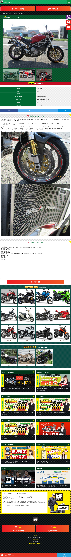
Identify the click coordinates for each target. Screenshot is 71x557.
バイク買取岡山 (41, 396)
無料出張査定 (53, 9)
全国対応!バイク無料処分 (43, 372)
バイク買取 (8, 13)
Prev (5, 44)
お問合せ (64, 556)
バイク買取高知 (6, 420)
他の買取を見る (35, 282)
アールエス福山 (8, 2)
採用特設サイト (6, 468)
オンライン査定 (18, 9)
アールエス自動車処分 (7, 444)
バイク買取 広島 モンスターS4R (17, 13)
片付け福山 (39, 468)
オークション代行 (41, 444)
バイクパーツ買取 (41, 420)
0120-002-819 (8, 555)
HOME (4, 13)
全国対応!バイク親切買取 (8, 372)
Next (66, 44)
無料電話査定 (52, 531)
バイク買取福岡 (6, 396)
